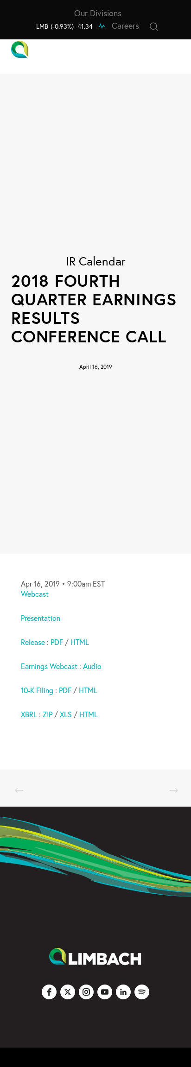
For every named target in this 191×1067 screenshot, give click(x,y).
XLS (66, 714)
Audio (92, 666)
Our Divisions (97, 13)
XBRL (29, 714)
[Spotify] (141, 992)
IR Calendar (96, 261)
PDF (58, 642)
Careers (125, 25)
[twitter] (67, 992)
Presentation (40, 618)
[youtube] (104, 992)
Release (33, 642)
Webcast (35, 594)
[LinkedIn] (123, 992)
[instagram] (86, 992)
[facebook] (49, 992)
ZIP (47, 714)
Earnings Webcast (49, 666)
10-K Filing (37, 690)
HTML (79, 642)
